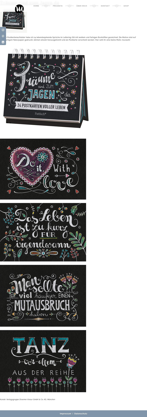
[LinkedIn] (3, 42)
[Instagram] (3, 30)
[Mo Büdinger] (19, 10)
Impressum (65, 413)
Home (36, 6)
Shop (126, 6)
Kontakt (105, 6)
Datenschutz (80, 413)
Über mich (81, 6)
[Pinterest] (3, 36)
